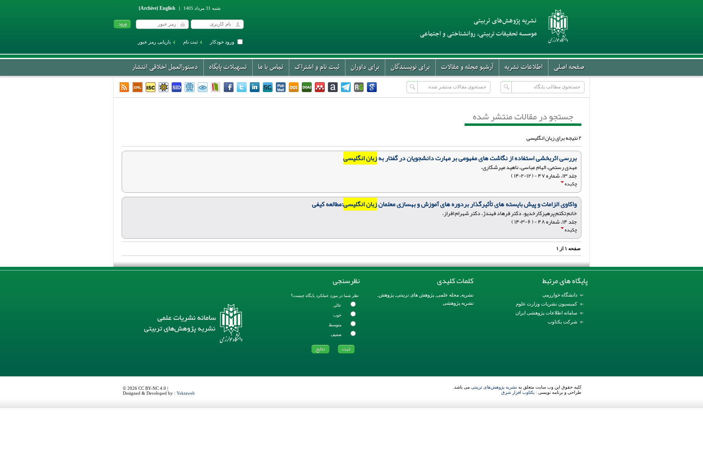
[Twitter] (242, 87)
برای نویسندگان (410, 67)
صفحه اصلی (569, 67)
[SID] (176, 87)
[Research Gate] (359, 87)
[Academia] (333, 87)
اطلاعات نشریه (523, 67)
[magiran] (216, 87)
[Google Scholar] (372, 87)
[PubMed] (281, 87)
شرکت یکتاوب (562, 322)
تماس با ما (271, 67)
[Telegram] (346, 87)
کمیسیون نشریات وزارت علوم (546, 304)
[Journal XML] (137, 87)
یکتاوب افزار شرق (518, 392)
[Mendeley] (320, 87)
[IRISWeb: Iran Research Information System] (202, 87)
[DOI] (294, 87)
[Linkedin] (255, 87)
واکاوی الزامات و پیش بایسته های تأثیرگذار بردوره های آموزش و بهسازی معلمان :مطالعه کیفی (444, 204)
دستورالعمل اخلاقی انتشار (165, 67)
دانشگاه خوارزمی (559, 295)
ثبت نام (190, 42)
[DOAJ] (307, 87)
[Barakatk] (189, 87)
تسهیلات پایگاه (228, 67)
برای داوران (365, 67)
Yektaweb (186, 393)
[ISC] (150, 87)
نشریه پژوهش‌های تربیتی (494, 387)
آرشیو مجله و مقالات (467, 67)
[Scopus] (268, 87)
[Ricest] (163, 87)
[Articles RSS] (124, 87)
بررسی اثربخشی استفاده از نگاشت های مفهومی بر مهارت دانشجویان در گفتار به (460, 158)
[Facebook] (229, 87)
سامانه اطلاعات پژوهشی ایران (546, 313)
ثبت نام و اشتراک (317, 67)
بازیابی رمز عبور (154, 42)
